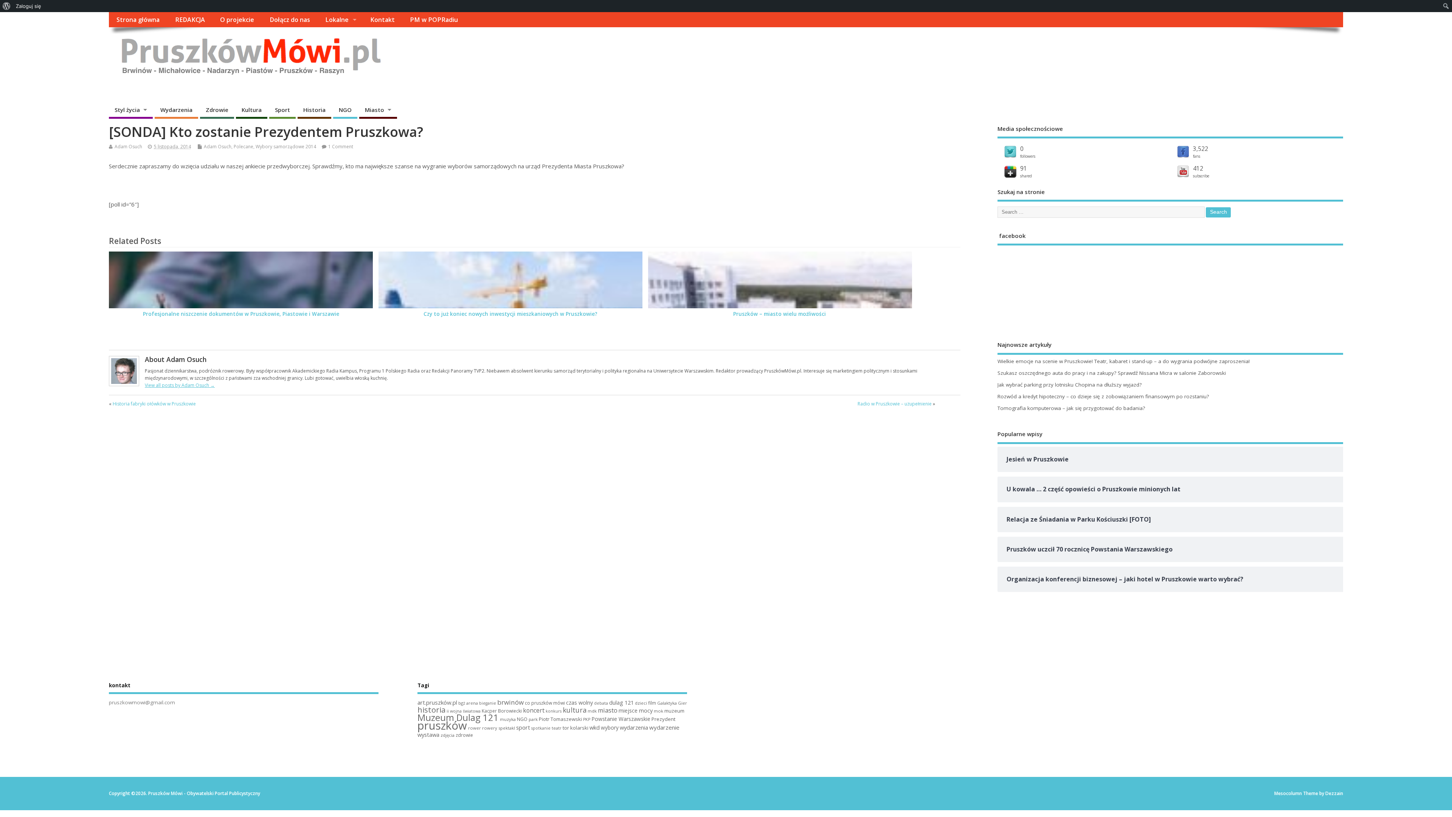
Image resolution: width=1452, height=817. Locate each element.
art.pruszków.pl (437, 702)
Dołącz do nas (290, 20)
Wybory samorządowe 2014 (286, 146)
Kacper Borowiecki (502, 711)
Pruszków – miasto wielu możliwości (780, 314)
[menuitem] (6, 6)
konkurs (554, 711)
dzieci (641, 703)
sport (523, 727)
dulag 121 (621, 702)
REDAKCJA (190, 20)
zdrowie (464, 735)
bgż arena (468, 703)
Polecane (243, 146)
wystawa (428, 734)
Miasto (374, 109)
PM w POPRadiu (434, 20)
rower (474, 728)
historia (431, 709)
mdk (592, 711)
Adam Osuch (128, 146)
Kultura (252, 109)
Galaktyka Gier (672, 703)
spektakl (506, 728)
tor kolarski (575, 727)
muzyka (508, 719)
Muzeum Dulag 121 (458, 717)
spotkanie (541, 728)
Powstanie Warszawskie (620, 718)
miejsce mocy (636, 710)
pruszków (442, 725)
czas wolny (579, 702)
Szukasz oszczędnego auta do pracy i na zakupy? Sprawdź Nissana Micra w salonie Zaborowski (1111, 373)
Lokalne (337, 20)
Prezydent (663, 719)
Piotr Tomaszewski (560, 719)
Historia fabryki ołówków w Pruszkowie (154, 404)
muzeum (674, 710)
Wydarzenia (176, 109)
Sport (282, 109)
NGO (345, 109)
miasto (607, 710)
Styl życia (127, 109)
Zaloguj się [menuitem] (28, 6)
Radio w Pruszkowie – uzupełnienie (895, 404)
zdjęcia (448, 735)
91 (1023, 168)
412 (1198, 168)
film (652, 703)
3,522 (1200, 148)
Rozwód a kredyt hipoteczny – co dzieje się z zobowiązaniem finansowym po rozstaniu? (1103, 396)
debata (601, 703)
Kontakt (382, 20)
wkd (594, 727)
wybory (610, 727)
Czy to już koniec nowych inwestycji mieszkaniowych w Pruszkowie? (510, 314)
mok (658, 711)
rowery (489, 728)
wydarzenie (664, 727)
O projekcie (237, 20)
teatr (557, 728)
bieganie (487, 703)
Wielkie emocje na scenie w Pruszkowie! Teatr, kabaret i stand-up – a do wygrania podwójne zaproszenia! (1123, 361)
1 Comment (340, 146)
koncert (533, 710)
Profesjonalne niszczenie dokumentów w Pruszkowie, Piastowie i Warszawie (241, 314)
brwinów (510, 702)
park (533, 719)
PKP (586, 719)
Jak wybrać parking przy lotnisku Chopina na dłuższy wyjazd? (1069, 384)
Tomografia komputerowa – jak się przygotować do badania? (1071, 408)
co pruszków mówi (545, 703)
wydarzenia (634, 727)
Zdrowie (217, 109)
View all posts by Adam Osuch (180, 385)
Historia (314, 109)
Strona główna (138, 20)
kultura (574, 709)
